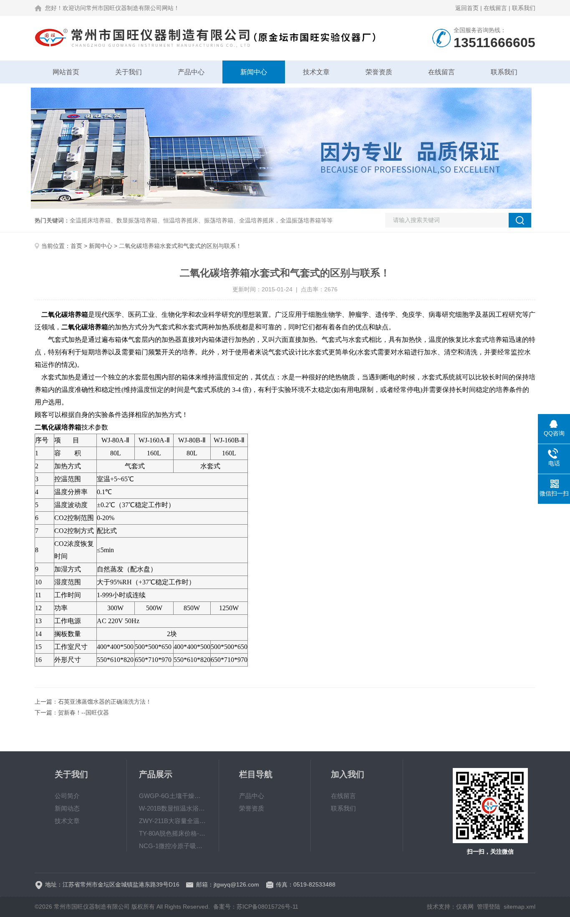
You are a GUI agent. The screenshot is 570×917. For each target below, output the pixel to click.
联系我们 (523, 8)
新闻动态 (67, 808)
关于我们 (128, 72)
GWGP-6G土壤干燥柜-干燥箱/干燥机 (173, 795)
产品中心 (191, 72)
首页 (76, 246)
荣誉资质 (379, 72)
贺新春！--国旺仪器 (83, 712)
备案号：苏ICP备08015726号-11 (255, 906)
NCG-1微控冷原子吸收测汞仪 (173, 845)
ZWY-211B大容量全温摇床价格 (173, 820)
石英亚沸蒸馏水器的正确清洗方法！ (104, 701)
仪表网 (465, 906)
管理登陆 (488, 906)
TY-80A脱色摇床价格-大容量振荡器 (173, 833)
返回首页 (467, 8)
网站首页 (66, 72)
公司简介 (67, 795)
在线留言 (495, 8)
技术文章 (316, 72)
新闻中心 (253, 72)
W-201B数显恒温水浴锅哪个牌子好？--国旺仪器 (173, 808)
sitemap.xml (519, 906)
